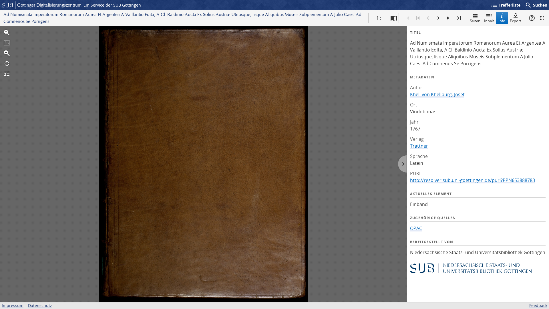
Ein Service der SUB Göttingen (112, 5)
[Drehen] (7, 63)
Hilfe (532, 18)
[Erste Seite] (407, 18)
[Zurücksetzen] (7, 43)
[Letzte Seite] (459, 18)
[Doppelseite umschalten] (394, 18)
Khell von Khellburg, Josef (437, 94)
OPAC (416, 228)
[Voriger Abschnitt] (418, 18)
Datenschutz (40, 305)
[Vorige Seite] (428, 18)
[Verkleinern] (7, 53)
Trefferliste (505, 5)
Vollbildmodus (542, 18)
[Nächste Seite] (438, 18)
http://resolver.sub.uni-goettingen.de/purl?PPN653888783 (472, 180)
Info (501, 20)
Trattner (419, 146)
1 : (378, 18)
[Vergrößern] (7, 32)
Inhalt (489, 20)
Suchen (536, 5)
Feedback (538, 305)
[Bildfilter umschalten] (7, 74)
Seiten (475, 20)
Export (515, 20)
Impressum (12, 305)
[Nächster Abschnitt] (448, 18)
